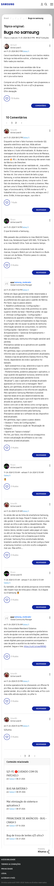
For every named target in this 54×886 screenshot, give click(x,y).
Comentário (40, 106)
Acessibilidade (8, 860)
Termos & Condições (11, 864)
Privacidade (7, 869)
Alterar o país (8, 878)
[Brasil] (7, 4)
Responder (41, 210)
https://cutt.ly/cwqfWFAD (35, 646)
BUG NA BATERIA (16, 788)
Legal (4, 873)
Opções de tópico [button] (45, 25)
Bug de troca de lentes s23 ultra (24, 835)
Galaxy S (26, 51)
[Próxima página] (21, 122)
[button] (45, 46)
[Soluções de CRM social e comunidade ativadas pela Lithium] (43, 851)
